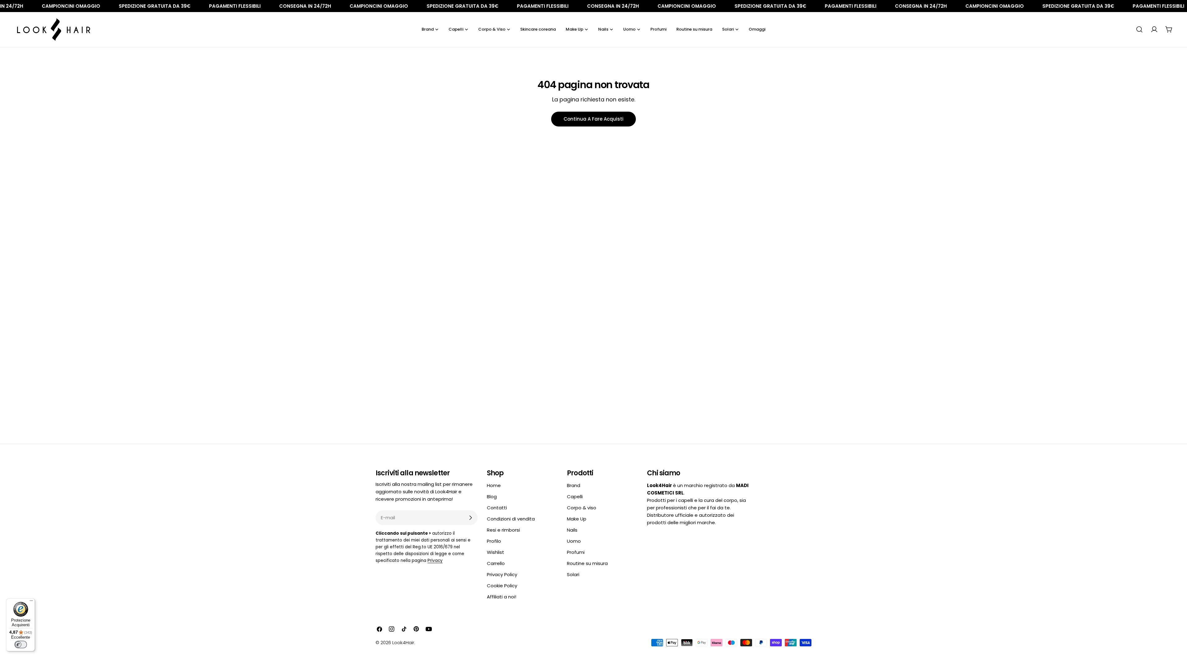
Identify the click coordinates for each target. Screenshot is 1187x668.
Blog (492, 496)
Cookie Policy (502, 585)
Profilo (494, 541)
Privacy (435, 560)
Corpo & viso (581, 507)
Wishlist (495, 552)
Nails (572, 530)
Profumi (576, 552)
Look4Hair (403, 642)
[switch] (21, 644)
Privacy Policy (502, 574)
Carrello (496, 563)
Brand (573, 485)
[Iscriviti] (470, 517)
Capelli (575, 496)
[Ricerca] (1139, 29)
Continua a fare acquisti (593, 119)
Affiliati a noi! (501, 596)
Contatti (497, 507)
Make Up (576, 519)
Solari (573, 574)
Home (494, 485)
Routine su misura (587, 563)
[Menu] (31, 602)
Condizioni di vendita (511, 519)
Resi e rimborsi (503, 530)
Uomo (574, 541)
